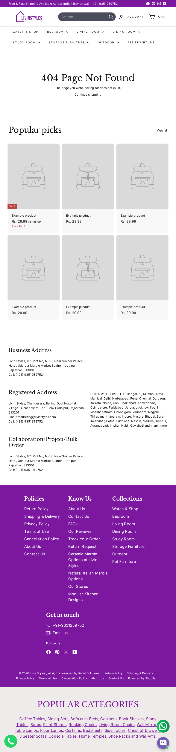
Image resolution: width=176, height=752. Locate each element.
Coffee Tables (32, 719)
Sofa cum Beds (84, 719)
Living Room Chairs (117, 724)
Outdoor (107, 42)
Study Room (25, 42)
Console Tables (63, 736)
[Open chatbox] (163, 743)
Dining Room (124, 31)
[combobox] (87, 16)
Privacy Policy (37, 524)
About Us (32, 546)
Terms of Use (36, 531)
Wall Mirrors (148, 724)
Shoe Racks (119, 736)
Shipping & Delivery (42, 516)
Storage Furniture (67, 42)
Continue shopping (87, 94)
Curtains (73, 730)
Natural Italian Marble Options (88, 576)
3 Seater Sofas (32, 736)
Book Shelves (131, 719)
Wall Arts (147, 736)
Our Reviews (79, 531)
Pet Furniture (140, 42)
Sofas (35, 724)
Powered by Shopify (142, 678)
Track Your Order (84, 539)
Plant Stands (55, 724)
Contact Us (34, 554)
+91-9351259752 (105, 3)
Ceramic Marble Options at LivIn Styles (82, 560)
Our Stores (78, 586)
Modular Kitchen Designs (83, 597)
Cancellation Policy (41, 539)
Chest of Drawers (144, 730)
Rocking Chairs (83, 724)
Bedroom (56, 31)
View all (162, 130)
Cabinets (108, 719)
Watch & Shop (26, 31)
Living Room (89, 31)
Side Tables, (116, 730)
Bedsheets (92, 730)
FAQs (73, 524)
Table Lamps (26, 730)
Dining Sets (57, 719)
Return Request (82, 546)
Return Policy (36, 509)
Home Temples (92, 736)
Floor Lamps (51, 730)
